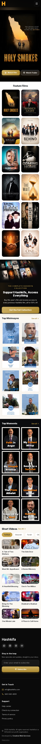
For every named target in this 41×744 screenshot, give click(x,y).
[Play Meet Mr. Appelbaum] (11, 561)
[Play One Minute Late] (11, 613)
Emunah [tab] (18, 535)
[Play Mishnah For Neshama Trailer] (11, 333)
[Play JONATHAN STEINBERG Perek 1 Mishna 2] (11, 404)
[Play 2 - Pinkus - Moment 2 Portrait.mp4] (30, 510)
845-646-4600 (11, 694)
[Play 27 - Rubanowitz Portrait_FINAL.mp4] (11, 486)
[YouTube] (22, 646)
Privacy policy (7, 718)
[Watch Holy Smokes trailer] (11, 103)
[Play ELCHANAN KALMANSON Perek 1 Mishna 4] (30, 333)
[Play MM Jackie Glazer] (11, 462)
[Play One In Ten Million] (30, 579)
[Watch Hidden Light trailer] (30, 103)
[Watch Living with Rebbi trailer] (11, 215)
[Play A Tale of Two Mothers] (11, 544)
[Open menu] (36, 3)
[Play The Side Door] (30, 544)
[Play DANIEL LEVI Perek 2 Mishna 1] (11, 357)
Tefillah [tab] (7, 535)
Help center (6, 706)
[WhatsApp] (4, 646)
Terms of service (8, 714)
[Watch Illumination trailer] (11, 159)
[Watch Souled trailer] (11, 131)
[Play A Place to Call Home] (30, 613)
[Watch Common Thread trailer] (30, 243)
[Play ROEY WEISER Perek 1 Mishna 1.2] (30, 381)
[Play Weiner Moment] (30, 438)
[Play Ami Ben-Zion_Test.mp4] (30, 462)
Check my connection (10, 710)
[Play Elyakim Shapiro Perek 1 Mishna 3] (11, 381)
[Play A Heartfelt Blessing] (11, 579)
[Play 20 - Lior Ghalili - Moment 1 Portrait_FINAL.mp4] (30, 486)
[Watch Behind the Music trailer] (30, 131)
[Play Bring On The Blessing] (11, 596)
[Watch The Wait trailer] (30, 187)
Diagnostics (5, 740)
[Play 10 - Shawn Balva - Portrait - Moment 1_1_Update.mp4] (11, 510)
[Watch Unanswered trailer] (11, 187)
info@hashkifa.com (12, 689)
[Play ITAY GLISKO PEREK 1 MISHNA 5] (30, 404)
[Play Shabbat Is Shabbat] (30, 596)
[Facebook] (16, 646)
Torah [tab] (29, 535)
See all (34, 318)
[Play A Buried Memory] (30, 561)
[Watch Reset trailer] (11, 243)
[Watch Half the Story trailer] (30, 215)
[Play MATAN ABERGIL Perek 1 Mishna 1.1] (30, 357)
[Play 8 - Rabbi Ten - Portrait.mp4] (11, 438)
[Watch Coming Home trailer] (30, 159)
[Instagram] (10, 646)
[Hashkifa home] (3, 4)
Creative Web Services (21, 736)
